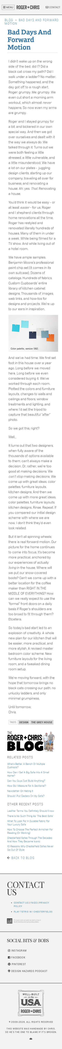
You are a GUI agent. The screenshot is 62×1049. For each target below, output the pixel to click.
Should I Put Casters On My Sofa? (25, 795)
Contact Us (21, 902)
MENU (9, 7)
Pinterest (18, 964)
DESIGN (23, 722)
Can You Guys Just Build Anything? (26, 780)
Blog (9, 20)
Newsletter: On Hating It (20, 790)
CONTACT (54, 7)
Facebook (17, 957)
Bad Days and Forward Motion (32, 21)
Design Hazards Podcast (29, 971)
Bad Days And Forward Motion (29, 39)
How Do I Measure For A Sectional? (26, 785)
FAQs (34, 902)
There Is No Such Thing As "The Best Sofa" (30, 816)
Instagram (18, 950)
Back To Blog (23, 858)
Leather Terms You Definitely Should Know (30, 810)
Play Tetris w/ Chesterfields (33, 911)
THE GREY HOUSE (41, 722)
